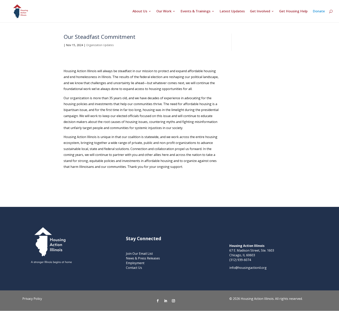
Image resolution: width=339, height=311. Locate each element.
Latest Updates (232, 11)
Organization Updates (100, 45)
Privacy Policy (32, 298)
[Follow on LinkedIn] (165, 301)
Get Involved (260, 11)
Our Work (163, 11)
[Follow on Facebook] (158, 301)
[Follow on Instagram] (173, 301)
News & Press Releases (143, 258)
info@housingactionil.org (248, 268)
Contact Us (134, 268)
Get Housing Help (293, 11)
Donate (319, 11)
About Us (139, 11)
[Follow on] (181, 301)
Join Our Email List (139, 253)
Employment (135, 263)
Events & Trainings (195, 11)
